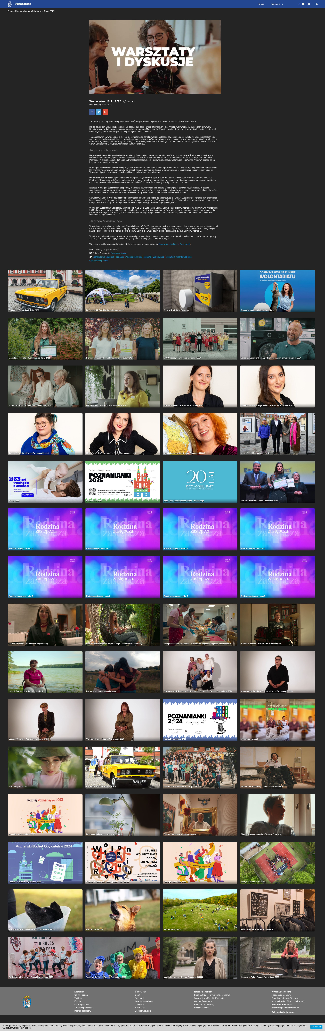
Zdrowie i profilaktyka (84, 1008)
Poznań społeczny (119, 253)
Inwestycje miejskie (144, 1001)
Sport (137, 995)
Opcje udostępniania (98, 261)
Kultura (77, 1001)
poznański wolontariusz (103, 257)
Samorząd (139, 1004)
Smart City (139, 1008)
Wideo (26, 11)
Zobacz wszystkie (143, 1011)
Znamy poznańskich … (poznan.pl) (174, 244)
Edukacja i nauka (82, 1004)
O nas (261, 4)
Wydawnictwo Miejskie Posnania (209, 998)
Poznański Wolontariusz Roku (128, 257)
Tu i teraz (78, 998)
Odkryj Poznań (81, 995)
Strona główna (14, 11)
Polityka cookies (201, 1008)
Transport (139, 998)
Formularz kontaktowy (204, 1004)
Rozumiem (316, 1027)
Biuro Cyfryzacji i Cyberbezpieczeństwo (212, 995)
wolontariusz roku (184, 257)
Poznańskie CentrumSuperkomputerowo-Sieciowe (285, 996)
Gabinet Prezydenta (203, 1001)
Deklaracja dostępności (283, 1012)
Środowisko (140, 992)
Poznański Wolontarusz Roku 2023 (159, 257)
